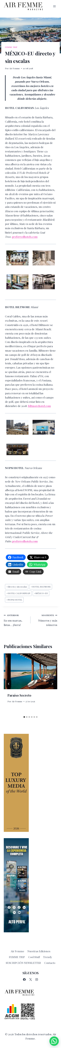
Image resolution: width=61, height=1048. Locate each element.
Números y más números (47, 620)
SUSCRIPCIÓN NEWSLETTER (23, 962)
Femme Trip (11, 47)
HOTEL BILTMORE (41, 586)
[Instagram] (36, 979)
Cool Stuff (34, 957)
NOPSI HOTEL (14, 599)
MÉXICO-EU (41, 593)
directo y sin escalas (16, 586)
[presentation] (30, 671)
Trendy (47, 957)
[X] (30, 979)
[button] (54, 1041)
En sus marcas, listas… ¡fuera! (13, 620)
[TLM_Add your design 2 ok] (30, 783)
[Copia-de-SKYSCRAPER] (30, 885)
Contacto (49, 962)
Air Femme (14, 68)
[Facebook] (24, 979)
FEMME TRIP (17, 957)
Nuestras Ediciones (38, 951)
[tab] (24, 717)
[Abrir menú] (54, 6)
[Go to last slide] (8, 684)
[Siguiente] (52, 684)
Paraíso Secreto (19, 695)
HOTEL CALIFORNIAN (18, 593)
